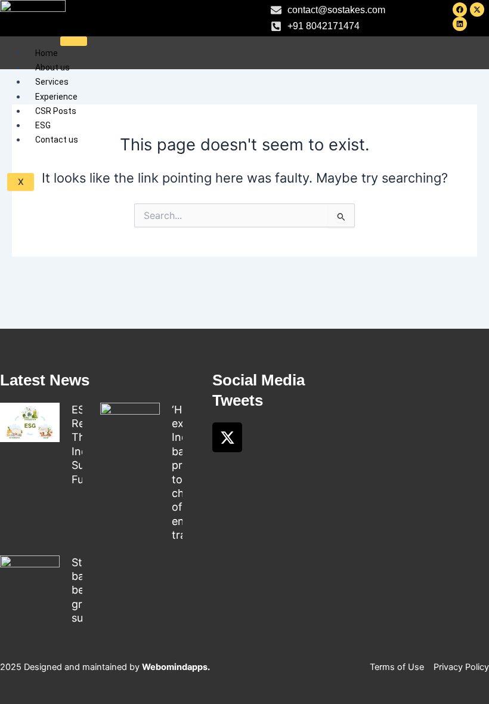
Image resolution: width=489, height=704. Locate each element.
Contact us (56, 139)
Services (52, 82)
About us (52, 67)
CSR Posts (55, 111)
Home (46, 53)
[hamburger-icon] (73, 41)
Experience (56, 96)
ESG (43, 125)
